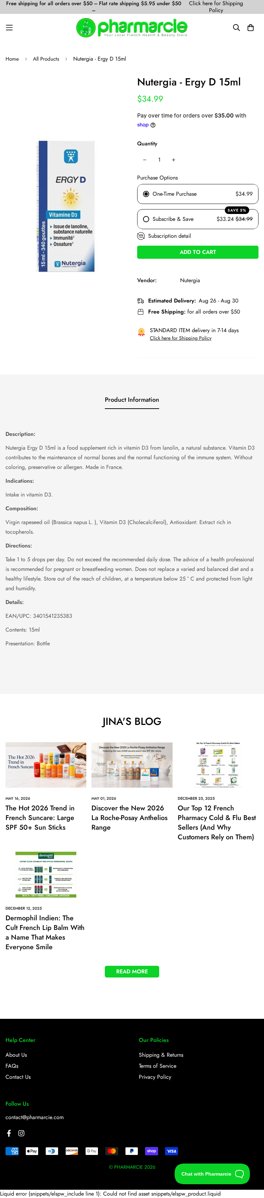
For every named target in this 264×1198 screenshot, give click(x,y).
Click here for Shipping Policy (216, 7)
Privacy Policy (155, 1077)
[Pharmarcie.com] (132, 27)
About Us (16, 1055)
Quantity (147, 143)
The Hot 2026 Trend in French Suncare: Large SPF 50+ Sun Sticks (40, 817)
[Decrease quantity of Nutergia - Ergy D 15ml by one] (144, 160)
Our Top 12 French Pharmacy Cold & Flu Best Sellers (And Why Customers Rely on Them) (217, 822)
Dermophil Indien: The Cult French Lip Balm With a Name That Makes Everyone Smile (45, 932)
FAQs (12, 1066)
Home (12, 59)
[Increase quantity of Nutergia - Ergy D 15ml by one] (173, 160)
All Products (46, 59)
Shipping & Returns (161, 1055)
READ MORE (132, 971)
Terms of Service (157, 1066)
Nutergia (190, 280)
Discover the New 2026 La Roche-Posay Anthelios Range (129, 817)
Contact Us (18, 1077)
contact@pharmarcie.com (35, 1117)
